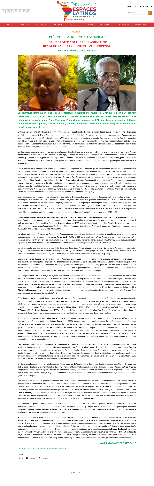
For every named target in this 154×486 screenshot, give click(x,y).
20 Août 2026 (141, 25)
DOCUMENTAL (59, 25)
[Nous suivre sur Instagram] (8, 11)
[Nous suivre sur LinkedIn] (24, 11)
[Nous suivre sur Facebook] (4, 11)
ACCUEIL (10, 25)
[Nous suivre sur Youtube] (28, 11)
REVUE (24, 25)
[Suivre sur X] (12, 11)
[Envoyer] (150, 13)
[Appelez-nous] (20, 11)
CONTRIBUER (122, 25)
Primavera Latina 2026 (99, 25)
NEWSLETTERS (40, 25)
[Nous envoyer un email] (16, 11)
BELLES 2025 (76, 25)
